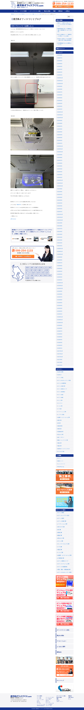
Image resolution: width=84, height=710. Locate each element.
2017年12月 (60, 351)
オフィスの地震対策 (62, 383)
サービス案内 (23, 11)
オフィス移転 (60, 397)
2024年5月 (60, 131)
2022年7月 (60, 194)
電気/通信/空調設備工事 (40, 705)
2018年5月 (60, 336)
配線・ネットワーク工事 (63, 440)
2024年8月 (60, 123)
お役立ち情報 (60, 371)
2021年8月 (60, 225)
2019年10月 (60, 288)
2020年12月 (60, 248)
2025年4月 (60, 100)
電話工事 (59, 445)
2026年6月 (60, 60)
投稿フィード (60, 461)
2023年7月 (60, 160)
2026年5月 (60, 63)
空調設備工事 (60, 431)
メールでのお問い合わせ (65, 674)
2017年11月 (60, 353)
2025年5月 (60, 97)
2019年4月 (60, 305)
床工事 (59, 423)
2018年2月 (60, 345)
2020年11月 (60, 251)
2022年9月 (60, 188)
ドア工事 (59, 408)
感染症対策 (60, 425)
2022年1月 (60, 211)
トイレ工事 (60, 406)
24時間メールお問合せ (64, 6)
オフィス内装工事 (61, 386)
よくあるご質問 (61, 646)
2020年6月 (60, 265)
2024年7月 (60, 126)
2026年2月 (60, 72)
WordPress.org (61, 466)
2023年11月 (60, 148)
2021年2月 (60, 242)
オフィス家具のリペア (62, 388)
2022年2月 (60, 208)
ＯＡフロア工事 (61, 451)
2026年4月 (60, 66)
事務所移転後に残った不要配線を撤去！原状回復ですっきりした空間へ (65, 30)
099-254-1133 (64, 3)
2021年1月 (60, 245)
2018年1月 (60, 348)
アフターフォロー (61, 641)
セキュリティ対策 (49, 705)
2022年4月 (60, 203)
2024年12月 (60, 112)
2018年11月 (60, 319)
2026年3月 (60, 69)
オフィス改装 (60, 394)
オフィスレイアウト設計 (63, 515)
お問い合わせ (13, 218)
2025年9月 (60, 86)
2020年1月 (60, 279)
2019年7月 (60, 296)
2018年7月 (60, 331)
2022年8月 (60, 191)
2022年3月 (60, 205)
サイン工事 (60, 400)
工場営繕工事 (61, 558)
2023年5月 (60, 166)
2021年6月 (60, 231)
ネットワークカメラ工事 (63, 543)
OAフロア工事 (61, 526)
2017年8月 (60, 362)
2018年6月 (60, 333)
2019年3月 (60, 308)
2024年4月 (60, 134)
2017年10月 (60, 356)
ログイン (59, 458)
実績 (54, 11)
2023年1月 (60, 177)
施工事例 (58, 700)
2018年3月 (60, 342)
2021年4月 (60, 237)
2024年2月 (60, 140)
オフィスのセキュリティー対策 (64, 380)
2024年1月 (60, 143)
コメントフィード (61, 463)
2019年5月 (60, 302)
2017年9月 (60, 359)
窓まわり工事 (60, 434)
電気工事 (59, 443)
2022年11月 (60, 183)
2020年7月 (60, 262)
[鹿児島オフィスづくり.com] (30, 5)
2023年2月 (60, 174)
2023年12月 (60, 146)
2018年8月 (60, 328)
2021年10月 (60, 220)
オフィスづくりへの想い (35, 11)
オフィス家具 (61, 518)
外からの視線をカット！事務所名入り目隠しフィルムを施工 (65, 35)
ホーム (15, 11)
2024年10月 (60, 117)
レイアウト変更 (61, 414)
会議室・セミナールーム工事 (64, 417)
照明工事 (59, 428)
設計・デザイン (61, 437)
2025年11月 (60, 80)
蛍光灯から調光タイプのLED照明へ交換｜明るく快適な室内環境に (65, 39)
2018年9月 (60, 325)
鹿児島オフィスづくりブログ (64, 448)
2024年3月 (60, 137)
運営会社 (60, 11)
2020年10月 (60, 254)
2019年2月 (60, 311)
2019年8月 (60, 294)
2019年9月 (60, 291)
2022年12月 (60, 180)
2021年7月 (60, 228)
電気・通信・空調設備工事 (64, 569)
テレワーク (60, 403)
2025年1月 (60, 109)
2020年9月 (60, 257)
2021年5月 (60, 234)
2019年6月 (60, 299)
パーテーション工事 (62, 411)
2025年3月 (60, 103)
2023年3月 (60, 171)
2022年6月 (60, 197)
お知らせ (59, 374)
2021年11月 (60, 217)
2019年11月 (60, 285)
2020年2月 (60, 277)
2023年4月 (60, 168)
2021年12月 (60, 214)
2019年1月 (60, 314)
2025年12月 (60, 77)
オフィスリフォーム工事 (63, 563)
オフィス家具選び (61, 391)
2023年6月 (60, 163)
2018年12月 (60, 316)
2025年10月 (60, 83)
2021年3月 (60, 240)
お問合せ (68, 11)
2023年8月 (60, 157)
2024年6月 (60, 129)
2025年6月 (60, 94)
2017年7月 (60, 365)
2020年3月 (60, 274)
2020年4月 (60, 271)
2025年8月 (60, 89)
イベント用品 (60, 377)
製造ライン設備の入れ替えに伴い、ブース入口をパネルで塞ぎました (65, 24)
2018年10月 (60, 322)
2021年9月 (60, 222)
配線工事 (19, 204)
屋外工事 (59, 420)
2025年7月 (60, 92)
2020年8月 (60, 259)
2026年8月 (60, 55)
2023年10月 (60, 151)
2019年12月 (60, 282)
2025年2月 (60, 106)
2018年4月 (60, 339)
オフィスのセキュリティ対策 (64, 572)
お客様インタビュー (60, 701)
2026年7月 (60, 57)
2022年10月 (60, 185)
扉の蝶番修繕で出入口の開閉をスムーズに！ (65, 44)
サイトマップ (71, 8)
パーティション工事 (62, 524)
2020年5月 (60, 268)
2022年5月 (60, 200)
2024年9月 (60, 120)
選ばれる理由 (47, 11)
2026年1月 (60, 74)
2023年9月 (60, 154)
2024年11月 (60, 114)
